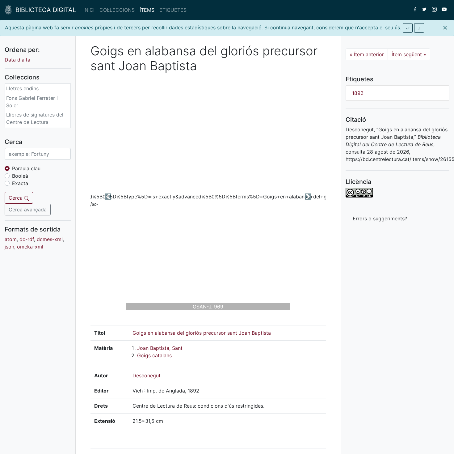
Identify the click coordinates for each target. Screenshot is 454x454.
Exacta (20, 183)
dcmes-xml (50, 239)
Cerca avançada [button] (28, 209)
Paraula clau (26, 168)
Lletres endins (22, 88)
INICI (89, 10)
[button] (108, 196)
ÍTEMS (147, 10)
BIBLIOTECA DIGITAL (44, 10)
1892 (358, 93)
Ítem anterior (367, 54)
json (9, 247)
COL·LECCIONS (117, 10)
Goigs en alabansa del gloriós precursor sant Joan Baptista (201, 333)
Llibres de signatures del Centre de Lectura (34, 118)
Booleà (20, 176)
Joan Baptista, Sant (160, 348)
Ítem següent (409, 54)
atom (11, 239)
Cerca (16, 198)
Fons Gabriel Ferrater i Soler (32, 101)
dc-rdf (26, 239)
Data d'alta (17, 60)
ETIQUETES (173, 10)
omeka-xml (30, 247)
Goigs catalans (154, 355)
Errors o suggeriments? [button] (380, 218)
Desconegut (146, 375)
